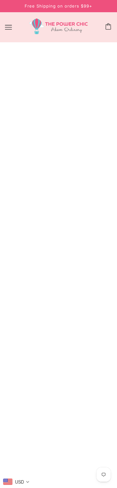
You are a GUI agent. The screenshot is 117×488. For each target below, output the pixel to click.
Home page (66, 125)
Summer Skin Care (58, 345)
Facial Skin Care (58, 306)
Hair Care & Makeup (58, 316)
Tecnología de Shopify (58, 474)
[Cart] (109, 27)
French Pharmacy (58, 354)
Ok (94, 406)
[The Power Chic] (58, 32)
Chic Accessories (58, 326)
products (72, 132)
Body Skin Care (58, 297)
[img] (38, 264)
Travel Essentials (58, 335)
